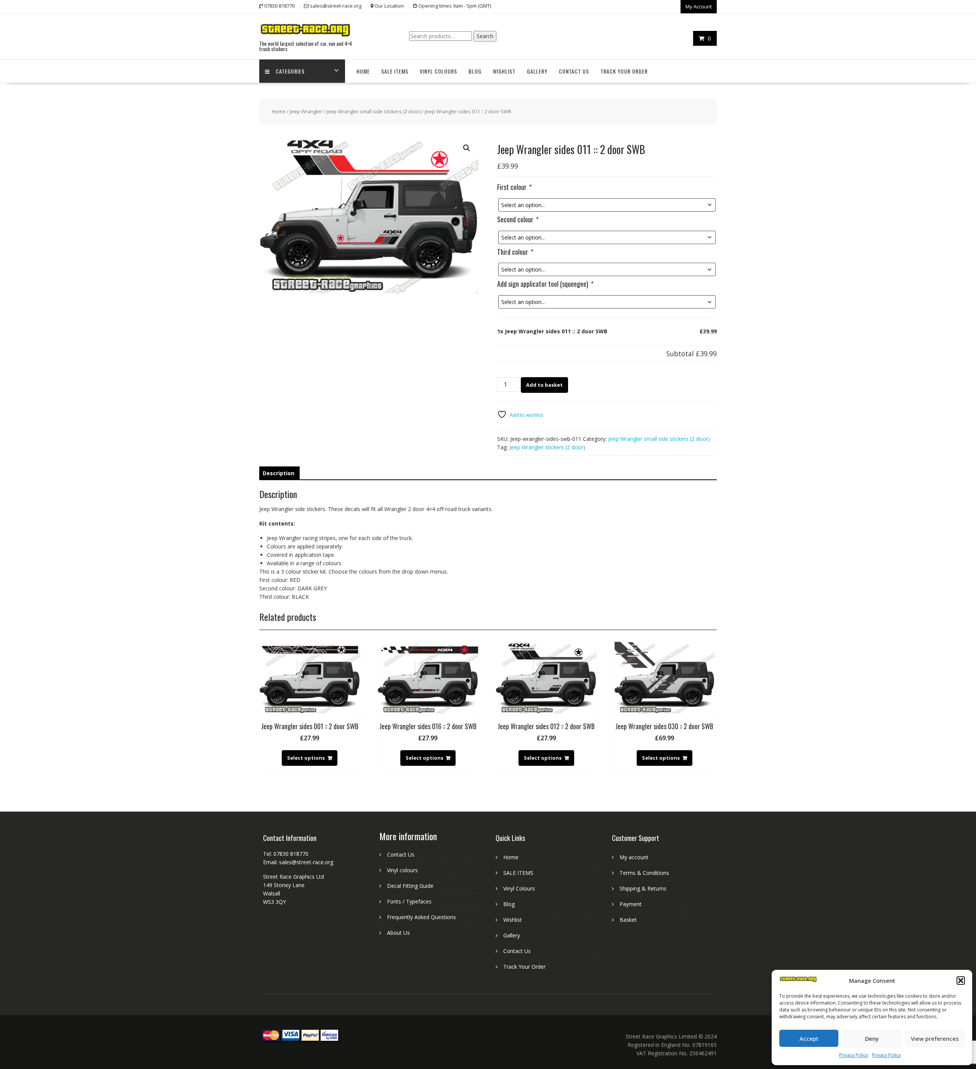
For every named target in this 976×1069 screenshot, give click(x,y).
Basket (628, 919)
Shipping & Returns (643, 888)
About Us (398, 932)
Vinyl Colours (438, 71)
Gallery (537, 71)
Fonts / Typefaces (409, 901)
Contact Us (574, 71)
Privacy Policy (853, 1055)
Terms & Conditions (644, 872)
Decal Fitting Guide (410, 885)
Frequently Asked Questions (421, 917)
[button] (961, 980)
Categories (290, 71)
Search (485, 36)
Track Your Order (624, 71)
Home (363, 71)
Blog (475, 71)
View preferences (935, 1038)
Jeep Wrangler (306, 111)
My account (634, 857)
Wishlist (504, 71)
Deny (872, 1038)
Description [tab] (278, 473)
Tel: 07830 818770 (285, 853)
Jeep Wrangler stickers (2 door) (547, 447)
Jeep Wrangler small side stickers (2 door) (373, 111)
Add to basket (544, 384)
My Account (698, 6)
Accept (809, 1038)
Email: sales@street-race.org (298, 862)
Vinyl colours (402, 870)
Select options (306, 757)
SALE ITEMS (394, 71)
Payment (631, 904)
